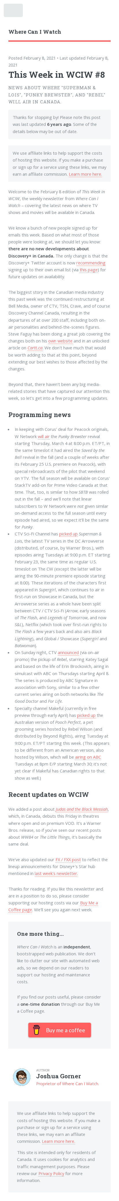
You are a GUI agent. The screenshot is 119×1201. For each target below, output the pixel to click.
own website (60, 341)
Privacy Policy (51, 1173)
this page (89, 269)
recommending (90, 263)
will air (44, 436)
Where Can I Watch (34, 31)
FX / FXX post (68, 859)
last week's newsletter (56, 873)
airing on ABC (88, 757)
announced (68, 652)
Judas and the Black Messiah (82, 809)
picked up (68, 534)
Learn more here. (85, 174)
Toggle (14, 12)
